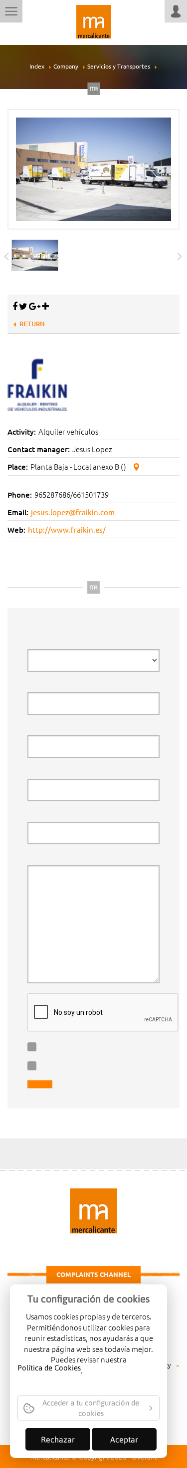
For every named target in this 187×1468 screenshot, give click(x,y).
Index (36, 66)
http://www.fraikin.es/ (67, 529)
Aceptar (124, 1439)
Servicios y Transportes (118, 66)
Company (65, 66)
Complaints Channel (93, 1274)
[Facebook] (14, 306)
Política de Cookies (49, 1368)
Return (32, 323)
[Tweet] (23, 306)
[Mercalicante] (93, 20)
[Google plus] (34, 306)
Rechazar (58, 1439)
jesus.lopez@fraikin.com (73, 512)
